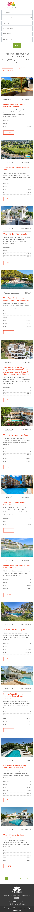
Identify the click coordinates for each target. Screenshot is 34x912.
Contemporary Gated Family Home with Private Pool (14, 766)
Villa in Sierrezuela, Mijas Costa (15, 435)
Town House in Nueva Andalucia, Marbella (16, 168)
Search (17, 45)
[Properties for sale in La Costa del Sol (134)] (27, 878)
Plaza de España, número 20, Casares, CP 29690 (17, 897)
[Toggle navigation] (29, 5)
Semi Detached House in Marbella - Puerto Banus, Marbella (13, 696)
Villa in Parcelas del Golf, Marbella (13, 836)
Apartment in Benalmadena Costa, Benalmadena (14, 503)
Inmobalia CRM (17, 910)
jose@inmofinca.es (18, 904)
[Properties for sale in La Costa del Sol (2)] (24, 878)
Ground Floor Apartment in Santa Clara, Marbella (16, 566)
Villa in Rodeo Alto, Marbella (15, 234)
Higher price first (7, 70)
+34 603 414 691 (17, 902)
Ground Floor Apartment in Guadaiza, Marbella (14, 105)
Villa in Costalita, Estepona (14, 630)
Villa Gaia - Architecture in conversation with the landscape (16, 299)
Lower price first (20, 68)
